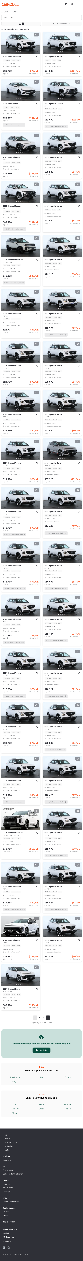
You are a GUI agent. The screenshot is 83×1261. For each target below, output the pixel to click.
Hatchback (15, 1077)
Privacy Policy (22, 1254)
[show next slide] (37, 44)
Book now (7, 1160)
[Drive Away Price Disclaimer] (11, 851)
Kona (41, 1104)
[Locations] (72, 4)
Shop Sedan (8, 1146)
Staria (41, 1109)
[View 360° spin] (36, 34)
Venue (15, 1113)
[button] (21, 24)
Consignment (8, 1170)
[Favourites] (66, 4)
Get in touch (8, 1233)
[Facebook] (4, 1247)
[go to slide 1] (16, 51)
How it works (8, 1188)
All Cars (4, 12)
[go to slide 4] (22, 51)
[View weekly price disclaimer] (37, 73)
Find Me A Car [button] (41, 1050)
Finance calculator (11, 1202)
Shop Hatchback (10, 1142)
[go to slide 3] (20, 51)
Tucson (68, 1109)
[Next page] (48, 1017)
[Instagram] (8, 1247)
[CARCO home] (10, 4)
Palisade (67, 1104)
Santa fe (15, 1109)
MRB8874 (6, 1215)
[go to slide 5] (24, 51)
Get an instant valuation (13, 1174)
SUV (41, 1077)
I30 (15, 1104)
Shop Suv (6, 1150)
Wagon (15, 1081)
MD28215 (7, 1212)
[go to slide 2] (18, 51)
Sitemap (6, 1191)
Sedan (68, 1077)
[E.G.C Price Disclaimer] (7, 73)
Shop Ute (6, 1139)
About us (6, 1184)
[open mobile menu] (78, 4)
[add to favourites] (37, 56)
